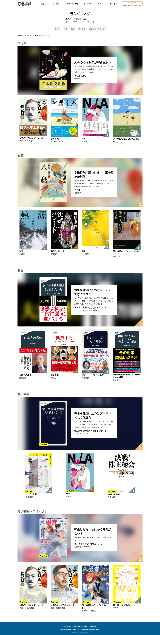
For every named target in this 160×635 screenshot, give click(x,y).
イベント (101, 4)
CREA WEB (95, 629)
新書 (72, 29)
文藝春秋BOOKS (32, 3)
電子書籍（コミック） (97, 29)
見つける (113, 4)
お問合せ (92, 626)
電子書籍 (81, 29)
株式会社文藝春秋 (66, 629)
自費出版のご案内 (80, 626)
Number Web (87, 629)
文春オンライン (77, 629)
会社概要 (67, 626)
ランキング (88, 4)
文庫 (65, 29)
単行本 (57, 29)
